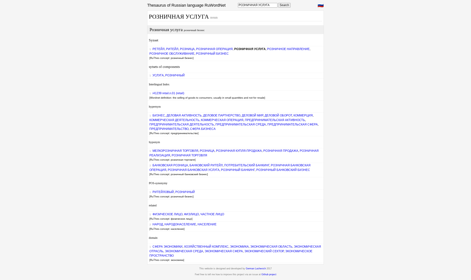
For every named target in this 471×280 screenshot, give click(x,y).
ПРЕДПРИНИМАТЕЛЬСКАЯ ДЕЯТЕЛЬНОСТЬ (181, 124)
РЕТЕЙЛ (159, 49)
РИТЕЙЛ (172, 49)
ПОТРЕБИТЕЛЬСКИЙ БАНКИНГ (246, 165)
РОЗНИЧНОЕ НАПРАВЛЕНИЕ (288, 49)
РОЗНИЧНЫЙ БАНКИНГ (238, 169)
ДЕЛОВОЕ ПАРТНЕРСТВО (221, 115)
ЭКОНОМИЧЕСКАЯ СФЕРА (224, 251)
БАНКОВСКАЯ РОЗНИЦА (170, 165)
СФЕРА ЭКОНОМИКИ (168, 246)
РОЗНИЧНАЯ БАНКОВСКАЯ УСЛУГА (193, 169)
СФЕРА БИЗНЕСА (203, 128)
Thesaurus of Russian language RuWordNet (186, 5)
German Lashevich (256, 268)
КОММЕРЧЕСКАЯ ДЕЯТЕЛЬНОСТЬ (174, 120)
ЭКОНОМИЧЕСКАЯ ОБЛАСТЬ (271, 246)
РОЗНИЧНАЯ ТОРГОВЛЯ (189, 155)
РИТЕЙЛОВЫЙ (163, 192)
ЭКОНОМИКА (239, 246)
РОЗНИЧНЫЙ (175, 75)
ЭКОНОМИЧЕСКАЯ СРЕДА (184, 251)
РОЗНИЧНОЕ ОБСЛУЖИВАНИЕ (171, 53)
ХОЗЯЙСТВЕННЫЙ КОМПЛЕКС (206, 246)
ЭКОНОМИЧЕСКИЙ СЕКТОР (264, 251)
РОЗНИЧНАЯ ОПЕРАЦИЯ (214, 49)
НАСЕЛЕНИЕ (207, 224)
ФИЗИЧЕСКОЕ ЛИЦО (168, 214)
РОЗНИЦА (187, 49)
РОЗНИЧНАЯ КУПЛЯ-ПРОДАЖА (239, 150)
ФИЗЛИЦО (191, 214)
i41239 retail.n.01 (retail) (168, 93)
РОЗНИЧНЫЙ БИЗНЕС (212, 53)
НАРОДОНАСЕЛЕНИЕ (180, 224)
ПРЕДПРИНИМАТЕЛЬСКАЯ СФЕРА (292, 124)
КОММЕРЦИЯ (303, 115)
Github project (268, 274)
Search (284, 5)
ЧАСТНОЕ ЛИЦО (212, 214)
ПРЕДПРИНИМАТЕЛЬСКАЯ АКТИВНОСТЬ (275, 120)
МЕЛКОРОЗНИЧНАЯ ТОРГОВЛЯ (175, 150)
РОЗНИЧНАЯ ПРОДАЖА (280, 150)
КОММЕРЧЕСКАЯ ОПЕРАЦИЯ (222, 120)
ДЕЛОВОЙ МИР (252, 115)
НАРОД (158, 224)
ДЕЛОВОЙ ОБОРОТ (278, 115)
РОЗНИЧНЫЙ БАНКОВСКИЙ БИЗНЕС (283, 169)
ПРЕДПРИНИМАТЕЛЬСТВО (169, 128)
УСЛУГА (158, 75)
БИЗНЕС (159, 115)
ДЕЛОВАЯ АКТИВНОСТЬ (184, 115)
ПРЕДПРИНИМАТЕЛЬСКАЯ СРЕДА (240, 124)
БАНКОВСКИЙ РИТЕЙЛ (206, 165)
